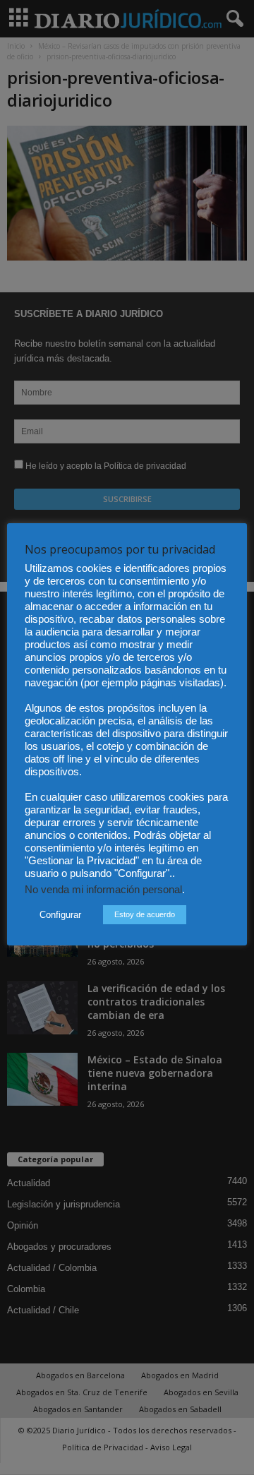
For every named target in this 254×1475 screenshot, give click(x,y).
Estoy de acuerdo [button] (144, 914)
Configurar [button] (60, 914)
